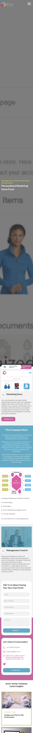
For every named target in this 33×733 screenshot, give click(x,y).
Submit (15, 630)
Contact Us (15, 670)
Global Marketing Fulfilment (13, 367)
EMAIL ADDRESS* (9, 601)
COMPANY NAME (9, 613)
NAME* (6, 594)
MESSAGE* (7, 620)
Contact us (7, 419)
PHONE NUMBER (9, 607)
